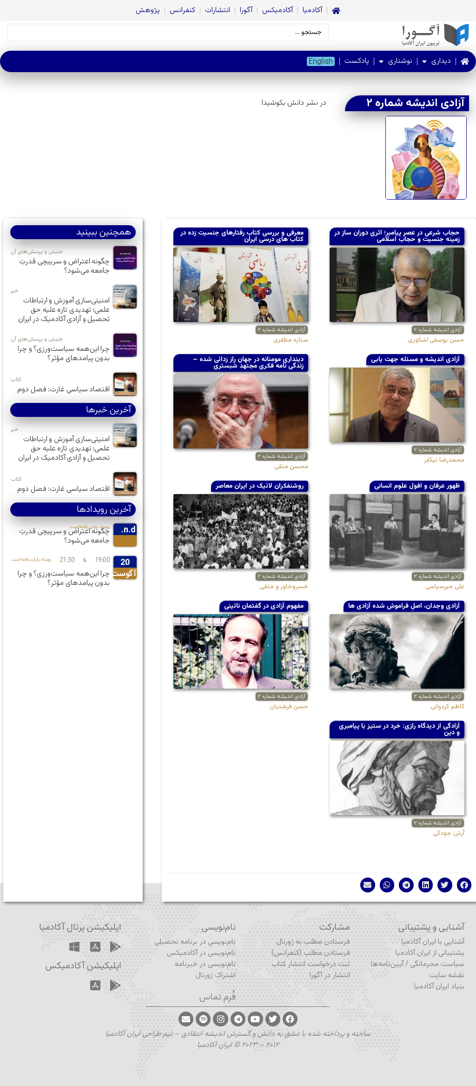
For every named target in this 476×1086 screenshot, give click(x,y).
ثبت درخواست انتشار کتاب (310, 964)
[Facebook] (290, 1019)
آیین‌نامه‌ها (387, 964)
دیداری (441, 61)
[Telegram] (238, 1019)
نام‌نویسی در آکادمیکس (201, 953)
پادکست (356, 61)
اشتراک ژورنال (216, 975)
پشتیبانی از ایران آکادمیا (430, 953)
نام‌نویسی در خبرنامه (205, 964)
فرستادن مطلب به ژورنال (313, 942)
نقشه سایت (446, 975)
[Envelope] (185, 1019)
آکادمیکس (277, 10)
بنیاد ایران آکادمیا (439, 986)
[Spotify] (203, 1019)
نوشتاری (400, 61)
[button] (464, 885)
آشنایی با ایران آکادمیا (432, 942)
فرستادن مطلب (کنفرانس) (310, 953)
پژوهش (148, 10)
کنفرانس (182, 10)
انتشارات (217, 10)
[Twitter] (272, 1019)
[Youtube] (255, 1019)
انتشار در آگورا (330, 975)
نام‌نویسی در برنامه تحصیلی (195, 942)
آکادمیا (312, 10)
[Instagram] (220, 1019)
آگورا (246, 10)
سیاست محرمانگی (437, 964)
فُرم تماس (217, 997)
